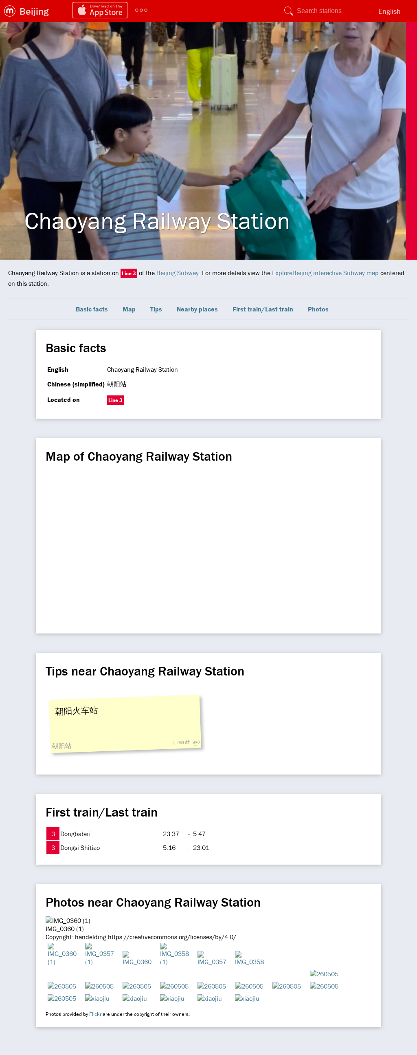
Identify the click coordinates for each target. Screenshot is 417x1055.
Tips (156, 309)
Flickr (95, 1014)
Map (129, 309)
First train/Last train (263, 309)
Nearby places (197, 309)
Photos (318, 309)
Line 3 (129, 273)
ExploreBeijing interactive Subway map (325, 273)
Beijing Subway (177, 273)
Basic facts (92, 309)
